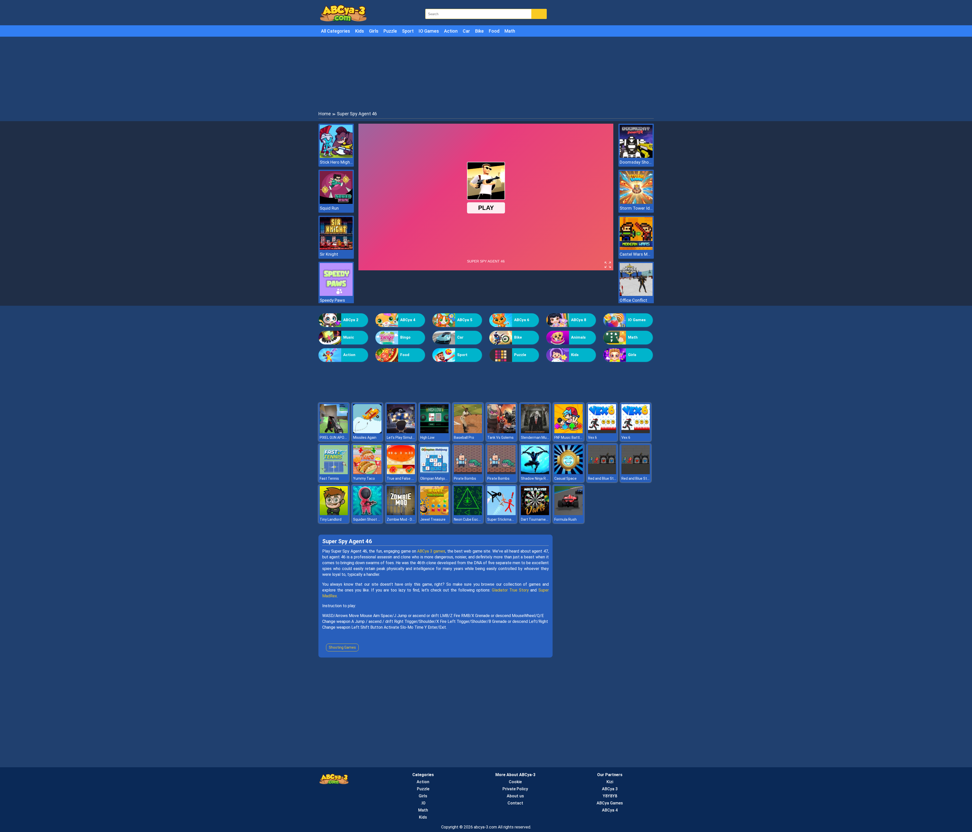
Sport (408, 31)
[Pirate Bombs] (468, 472)
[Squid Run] (336, 202)
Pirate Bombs (465, 478)
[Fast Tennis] (334, 472)
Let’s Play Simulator (403, 437)
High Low (427, 437)
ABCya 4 (407, 320)
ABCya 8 (578, 320)
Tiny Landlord (330, 519)
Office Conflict (633, 300)
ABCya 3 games (431, 551)
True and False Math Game (408, 478)
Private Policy (515, 788)
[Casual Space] (568, 472)
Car (466, 31)
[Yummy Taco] (367, 472)
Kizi (609, 781)
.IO (423, 803)
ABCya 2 (350, 320)
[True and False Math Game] (401, 472)
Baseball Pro (464, 437)
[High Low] (434, 431)
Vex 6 (592, 437)
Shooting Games (342, 647)
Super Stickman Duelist (506, 519)
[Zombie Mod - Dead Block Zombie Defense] (401, 513)
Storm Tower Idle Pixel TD (636, 208)
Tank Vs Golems (500, 437)
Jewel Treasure (433, 519)
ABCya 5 (464, 320)
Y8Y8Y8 (610, 796)
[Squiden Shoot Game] (367, 513)
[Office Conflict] (636, 294)
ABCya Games (610, 803)
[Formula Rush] (568, 513)
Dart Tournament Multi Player (545, 519)
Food (494, 31)
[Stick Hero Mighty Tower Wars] (336, 156)
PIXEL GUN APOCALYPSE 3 (341, 437)
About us (515, 796)
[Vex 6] (602, 431)
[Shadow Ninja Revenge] (535, 472)
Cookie (515, 781)
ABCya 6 (521, 320)
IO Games (429, 31)
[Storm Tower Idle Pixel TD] (636, 202)
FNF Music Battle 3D (570, 437)
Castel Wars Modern (636, 254)
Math (509, 31)
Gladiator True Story (510, 590)
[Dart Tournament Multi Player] (535, 513)
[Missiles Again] (367, 431)
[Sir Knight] (336, 248)
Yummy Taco (364, 478)
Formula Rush (565, 519)
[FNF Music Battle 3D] (568, 431)
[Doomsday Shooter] (636, 156)
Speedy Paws (332, 300)
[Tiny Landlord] (334, 513)
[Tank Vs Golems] (501, 431)
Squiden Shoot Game (370, 519)
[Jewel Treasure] (434, 513)
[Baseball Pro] (468, 431)
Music (348, 337)
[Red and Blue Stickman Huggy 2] (602, 472)
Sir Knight (329, 254)
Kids (359, 31)
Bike (479, 31)
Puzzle (390, 31)
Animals (578, 337)
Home (324, 113)
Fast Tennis (329, 478)
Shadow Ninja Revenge (539, 478)
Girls (373, 31)
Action (451, 31)
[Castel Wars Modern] (636, 248)
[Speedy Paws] (336, 294)
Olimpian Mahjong (434, 478)
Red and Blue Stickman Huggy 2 (613, 478)
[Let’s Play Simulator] (401, 431)
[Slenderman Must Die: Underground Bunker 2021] (535, 431)
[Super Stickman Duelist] (501, 513)
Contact (515, 803)
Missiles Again (364, 437)
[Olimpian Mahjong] (434, 472)
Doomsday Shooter (636, 162)
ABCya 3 (610, 788)
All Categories (335, 31)
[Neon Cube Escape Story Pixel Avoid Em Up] (468, 513)
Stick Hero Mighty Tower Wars (336, 162)
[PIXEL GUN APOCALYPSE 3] (334, 431)
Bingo (405, 337)
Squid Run (329, 208)
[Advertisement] (486, 73)
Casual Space (565, 478)
